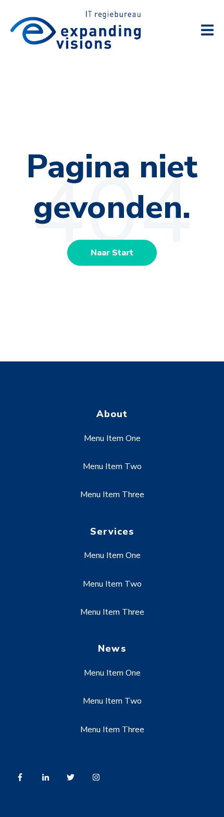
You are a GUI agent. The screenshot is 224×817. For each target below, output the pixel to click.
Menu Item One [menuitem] (112, 438)
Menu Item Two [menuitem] (112, 466)
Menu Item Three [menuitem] (112, 494)
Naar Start (112, 252)
